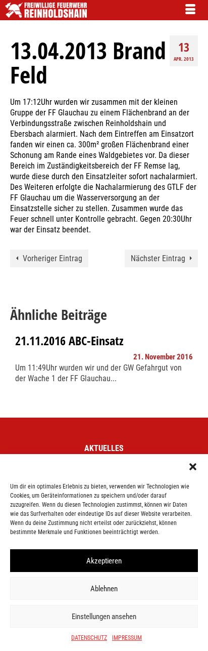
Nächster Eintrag (158, 258)
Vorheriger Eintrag (52, 258)
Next (189, 369)
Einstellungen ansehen (104, 616)
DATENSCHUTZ (89, 637)
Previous (19, 369)
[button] (193, 467)
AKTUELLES (104, 448)
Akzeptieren (104, 560)
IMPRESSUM (127, 637)
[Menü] (190, 10)
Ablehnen (104, 588)
